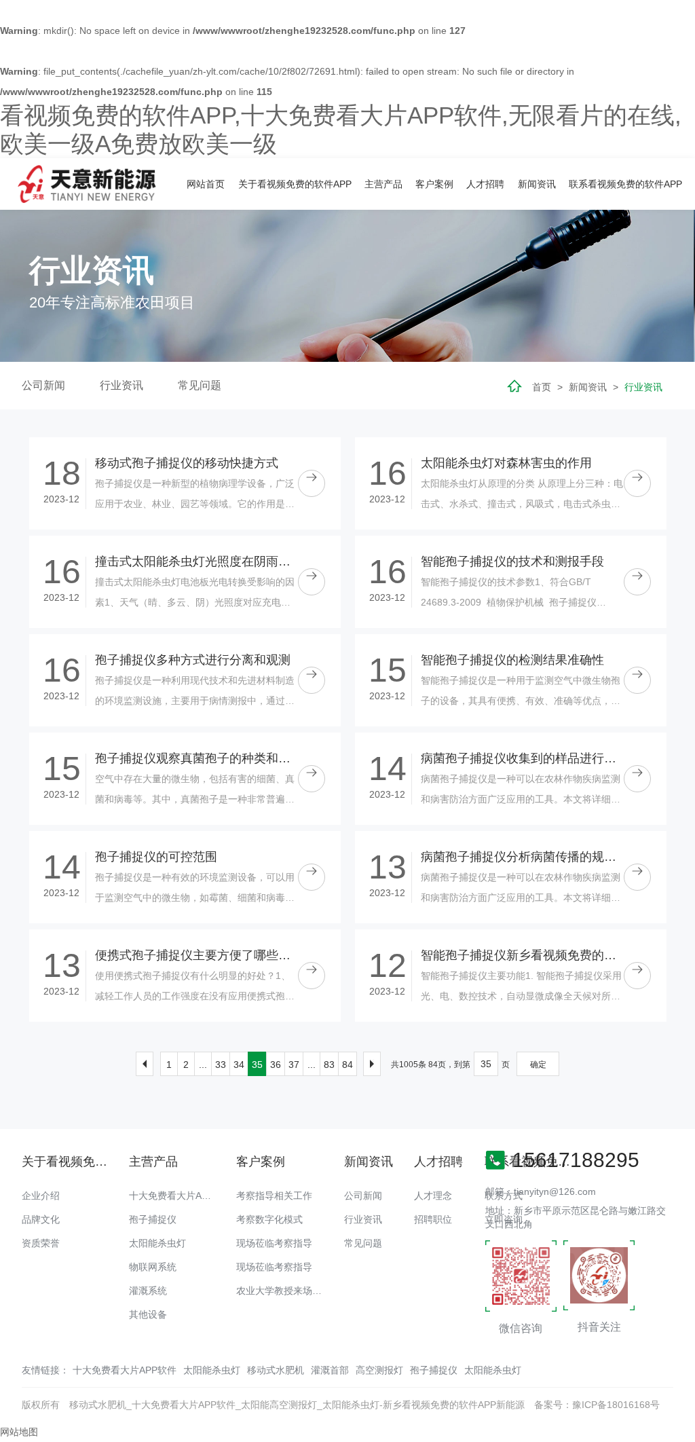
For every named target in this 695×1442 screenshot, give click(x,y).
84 (347, 1064)
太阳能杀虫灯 (157, 1243)
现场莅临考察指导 (274, 1243)
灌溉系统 (148, 1290)
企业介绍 (41, 1195)
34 (238, 1064)
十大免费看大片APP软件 (181, 1195)
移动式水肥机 (275, 1370)
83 (329, 1064)
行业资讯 (121, 385)
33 (220, 1064)
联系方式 (504, 1195)
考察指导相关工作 (274, 1195)
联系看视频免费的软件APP (625, 184)
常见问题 (199, 385)
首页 (541, 387)
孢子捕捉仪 (152, 1219)
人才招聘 (485, 184)
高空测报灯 (379, 1370)
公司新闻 (43, 385)
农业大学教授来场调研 (283, 1290)
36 (275, 1064)
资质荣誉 (41, 1243)
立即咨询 (504, 1219)
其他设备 (148, 1314)
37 (293, 1064)
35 (257, 1064)
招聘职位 (433, 1219)
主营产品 (383, 184)
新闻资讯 (537, 184)
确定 (538, 1064)
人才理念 (433, 1195)
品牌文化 (41, 1219)
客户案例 (434, 184)
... (203, 1064)
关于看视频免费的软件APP (295, 184)
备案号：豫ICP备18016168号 (597, 1404)
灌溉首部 (330, 1370)
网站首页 (206, 184)
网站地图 (19, 1431)
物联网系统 (152, 1266)
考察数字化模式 (269, 1219)
